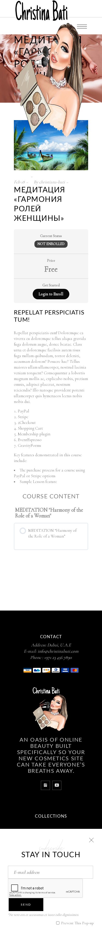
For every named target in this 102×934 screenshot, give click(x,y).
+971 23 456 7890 (58, 657)
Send (26, 904)
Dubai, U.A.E (59, 645)
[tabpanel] (51, 396)
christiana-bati (52, 182)
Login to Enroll (51, 294)
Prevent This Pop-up (77, 923)
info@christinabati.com (58, 651)
